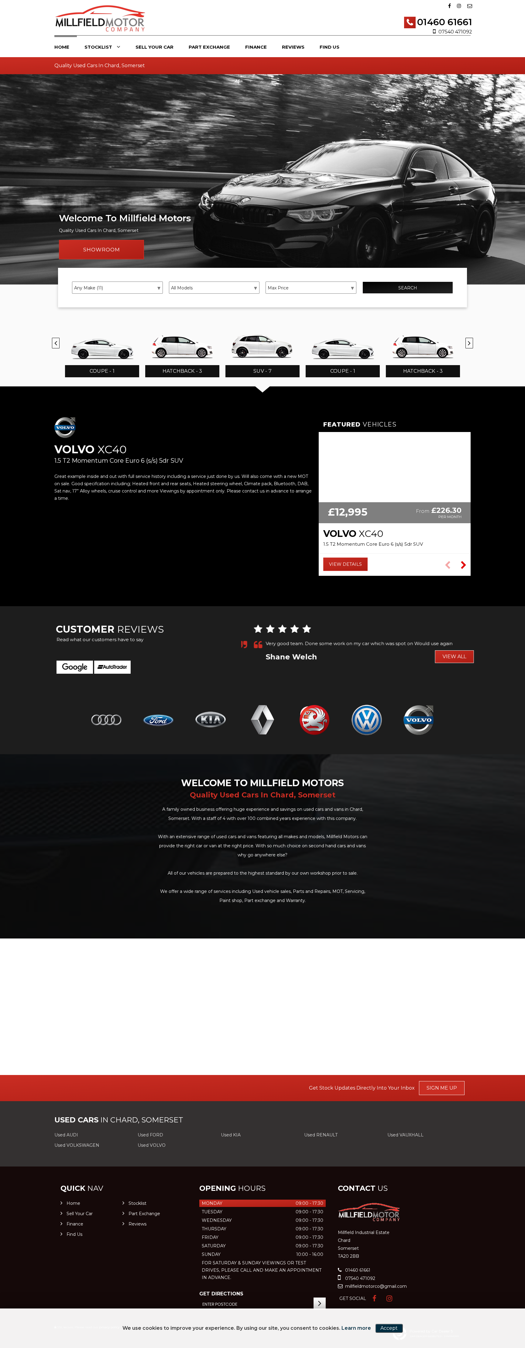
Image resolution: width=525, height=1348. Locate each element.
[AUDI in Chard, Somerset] (106, 720)
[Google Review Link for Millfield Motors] (75, 667)
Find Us (329, 47)
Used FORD (150, 1135)
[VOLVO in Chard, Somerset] (419, 720)
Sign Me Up (442, 1088)
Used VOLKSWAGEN (76, 1145)
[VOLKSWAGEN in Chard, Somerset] (367, 720)
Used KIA (231, 1135)
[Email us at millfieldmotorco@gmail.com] (469, 6)
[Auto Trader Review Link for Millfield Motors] (112, 667)
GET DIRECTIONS (221, 1294)
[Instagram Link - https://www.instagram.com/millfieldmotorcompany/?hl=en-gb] (459, 6)
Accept (389, 1328)
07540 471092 (455, 32)
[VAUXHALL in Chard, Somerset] (315, 720)
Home (61, 47)
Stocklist (98, 47)
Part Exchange (209, 47)
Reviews (293, 47)
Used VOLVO (152, 1145)
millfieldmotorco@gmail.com (375, 1286)
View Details (345, 564)
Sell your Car (154, 47)
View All (443, 656)
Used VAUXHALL (405, 1135)
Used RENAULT (321, 1135)
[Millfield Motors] (100, 18)
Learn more (356, 1328)
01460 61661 (444, 22)
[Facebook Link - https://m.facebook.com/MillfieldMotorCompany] (449, 6)
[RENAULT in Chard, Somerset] (262, 720)
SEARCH (407, 288)
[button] (463, 565)
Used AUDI (66, 1135)
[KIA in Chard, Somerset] (210, 720)
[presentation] (56, 343)
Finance (256, 47)
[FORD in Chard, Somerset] (158, 720)
